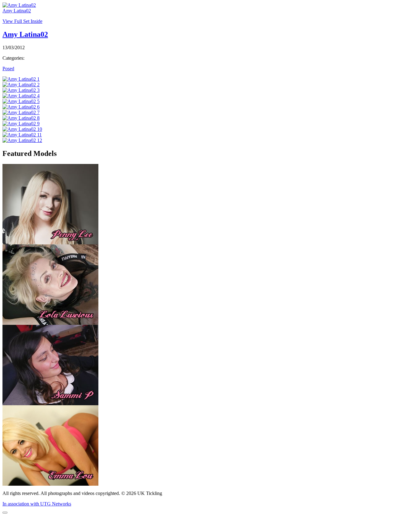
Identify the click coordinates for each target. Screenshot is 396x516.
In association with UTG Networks (36, 503)
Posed (8, 68)
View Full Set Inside (22, 21)
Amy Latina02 (16, 10)
